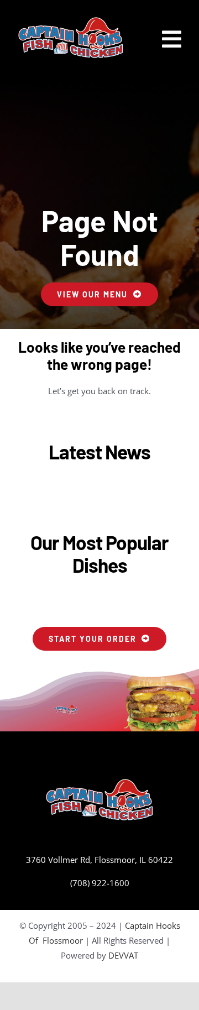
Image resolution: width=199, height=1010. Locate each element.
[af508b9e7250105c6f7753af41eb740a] (71, 20)
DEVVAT (123, 955)
